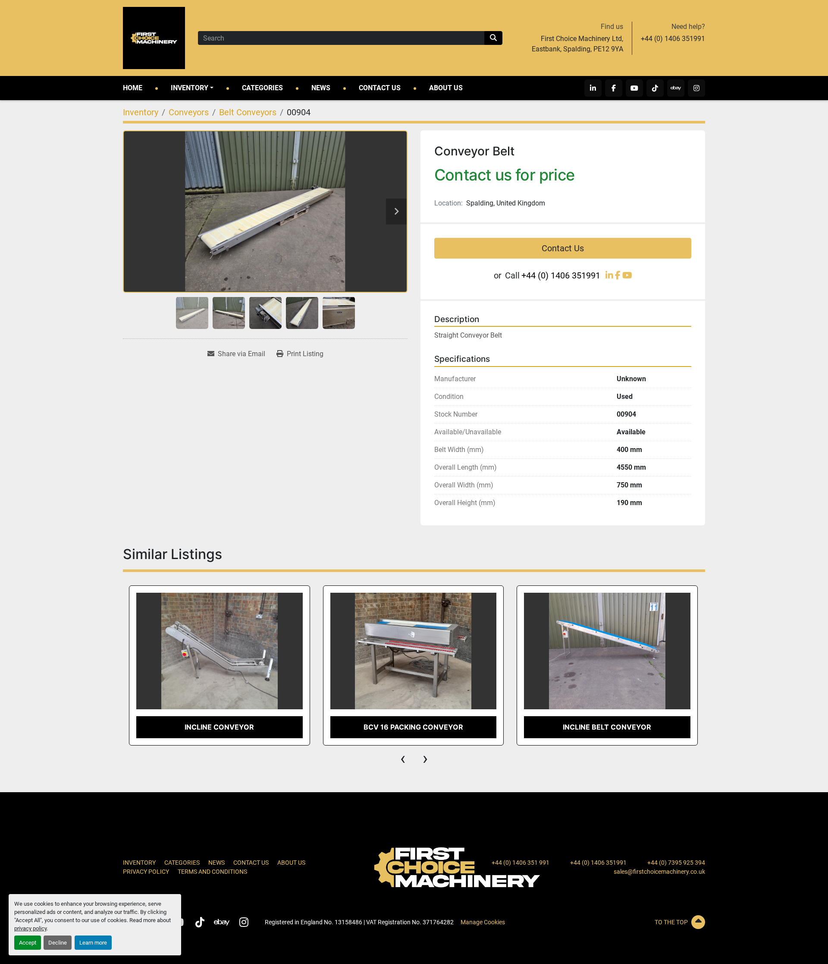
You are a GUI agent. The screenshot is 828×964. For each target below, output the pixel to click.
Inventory (189, 88)
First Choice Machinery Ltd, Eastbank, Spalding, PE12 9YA (577, 44)
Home (132, 88)
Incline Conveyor (219, 727)
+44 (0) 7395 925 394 (676, 862)
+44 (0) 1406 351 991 (520, 862)
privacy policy (30, 928)
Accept (27, 942)
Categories (262, 88)
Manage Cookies (483, 922)
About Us (446, 88)
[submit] (493, 38)
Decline (57, 942)
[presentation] (402, 758)
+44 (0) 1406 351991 (673, 39)
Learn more (93, 942)
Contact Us (380, 88)
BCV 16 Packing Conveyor (413, 727)
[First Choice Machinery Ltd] (457, 866)
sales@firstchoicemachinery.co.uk (659, 871)
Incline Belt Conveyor (607, 727)
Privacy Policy (146, 871)
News (320, 88)
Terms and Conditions (212, 871)
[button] (192, 88)
